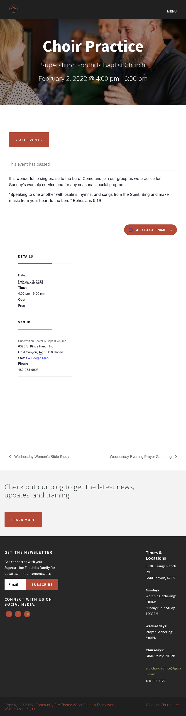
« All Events (29, 140)
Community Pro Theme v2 (56, 704)
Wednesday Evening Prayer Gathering (141, 456)
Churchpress (171, 704)
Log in (30, 708)
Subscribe (42, 584)
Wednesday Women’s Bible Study (41, 456)
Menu (172, 11)
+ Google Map (38, 358)
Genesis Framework (99, 704)
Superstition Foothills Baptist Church (32, 12)
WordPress (14, 708)
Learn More (23, 519)
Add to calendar (151, 230)
